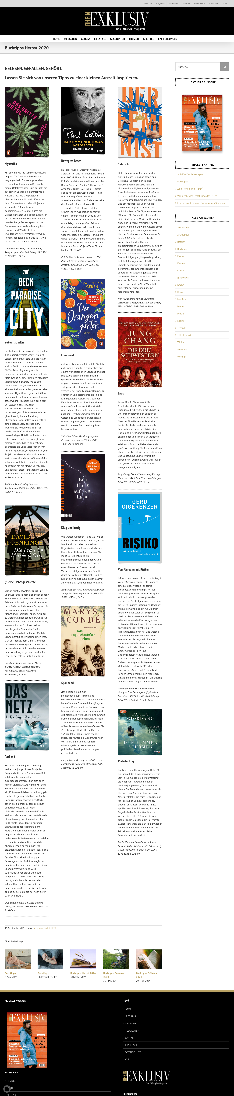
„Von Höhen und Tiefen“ (190, 188)
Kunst (180, 292)
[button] (7, 1089)
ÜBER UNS (130, 1016)
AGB (126, 1059)
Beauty (181, 241)
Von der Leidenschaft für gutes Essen (197, 195)
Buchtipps (10, 973)
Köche (180, 284)
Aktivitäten (183, 227)
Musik (180, 313)
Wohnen (181, 356)
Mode (180, 306)
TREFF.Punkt (184, 335)
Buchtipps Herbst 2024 (83, 973)
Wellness (182, 349)
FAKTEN (11, 1087)
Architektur (183, 234)
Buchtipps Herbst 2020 (44, 928)
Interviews (183, 277)
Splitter (181, 320)
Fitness (181, 263)
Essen (180, 256)
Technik (181, 327)
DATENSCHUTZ (132, 1052)
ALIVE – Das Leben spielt (190, 174)
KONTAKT (129, 1037)
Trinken (181, 342)
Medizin (181, 299)
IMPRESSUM (131, 1045)
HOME (127, 1009)
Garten (180, 270)
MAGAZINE (130, 1023)
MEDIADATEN (131, 1030)
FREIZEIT (12, 1080)
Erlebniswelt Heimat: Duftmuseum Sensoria (201, 203)
